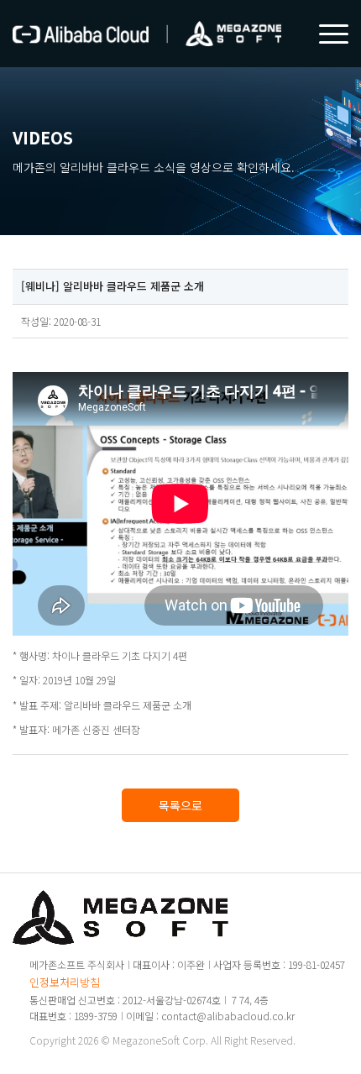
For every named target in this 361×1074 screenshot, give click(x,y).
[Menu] (325, 33)
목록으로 (180, 805)
